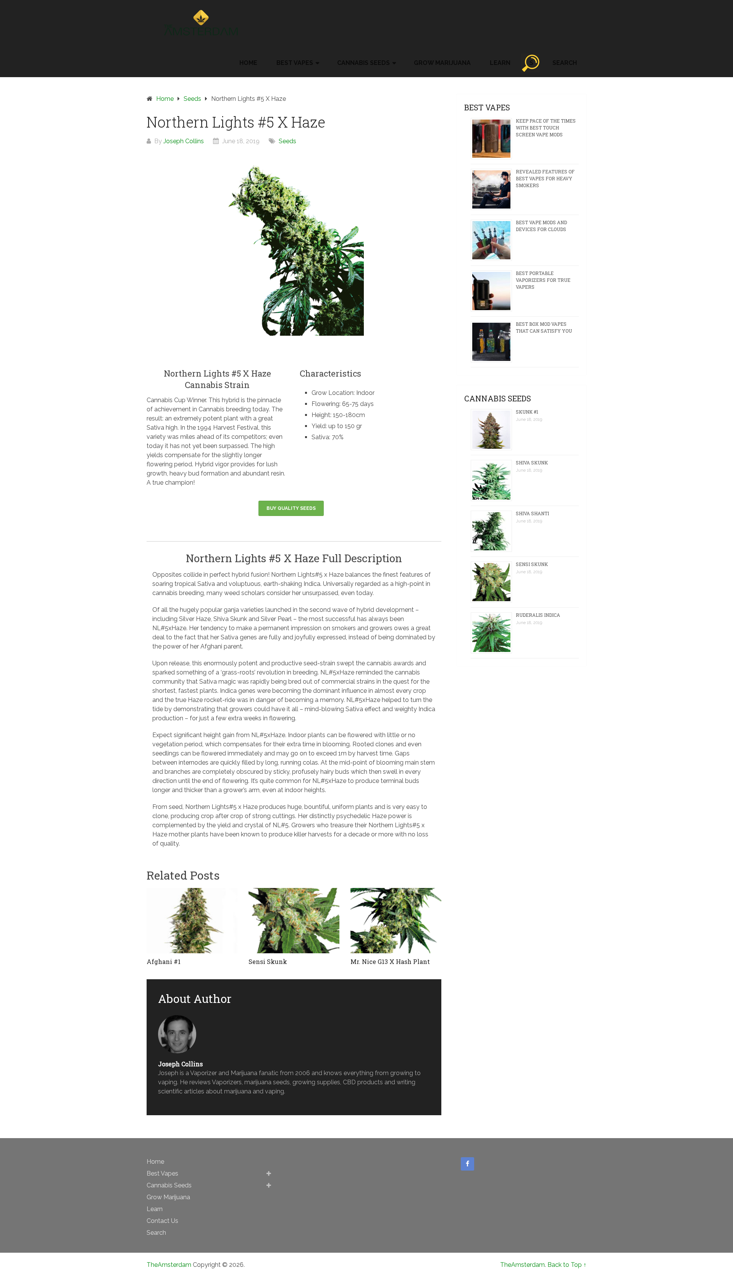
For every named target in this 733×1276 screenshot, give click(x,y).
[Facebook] (468, 1164)
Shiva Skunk (532, 462)
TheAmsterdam (169, 1264)
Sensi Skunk (532, 564)
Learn (500, 62)
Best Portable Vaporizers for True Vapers (543, 280)
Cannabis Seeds (363, 62)
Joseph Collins (183, 141)
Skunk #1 (527, 412)
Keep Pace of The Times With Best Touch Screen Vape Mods (546, 127)
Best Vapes (294, 62)
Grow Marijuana (442, 62)
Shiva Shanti (532, 513)
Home (248, 62)
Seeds (192, 98)
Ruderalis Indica (538, 615)
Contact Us (162, 1220)
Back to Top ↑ (566, 1264)
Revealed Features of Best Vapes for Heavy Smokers (545, 178)
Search (564, 62)
